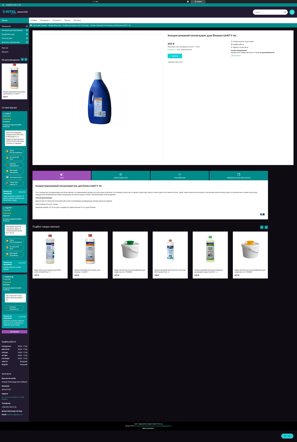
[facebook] (261, 215)
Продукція (44, 20)
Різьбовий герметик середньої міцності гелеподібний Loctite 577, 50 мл (14, 230)
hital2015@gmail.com (14, 414)
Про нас (67, 20)
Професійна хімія (54, 25)
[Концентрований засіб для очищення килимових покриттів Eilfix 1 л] (210, 249)
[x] (264, 215)
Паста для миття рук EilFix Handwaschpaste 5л (14, 298)
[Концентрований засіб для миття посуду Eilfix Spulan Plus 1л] (170, 249)
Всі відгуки (14, 332)
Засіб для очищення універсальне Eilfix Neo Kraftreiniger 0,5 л (15, 135)
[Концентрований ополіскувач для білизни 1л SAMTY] (90, 249)
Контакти (77, 20)
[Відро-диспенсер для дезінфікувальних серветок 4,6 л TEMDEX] (130, 249)
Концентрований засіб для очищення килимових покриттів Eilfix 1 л (208, 271)
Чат (289, 436)
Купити (175, 56)
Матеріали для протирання (12, 30)
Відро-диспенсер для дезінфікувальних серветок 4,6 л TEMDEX (129, 271)
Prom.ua (160, 424)
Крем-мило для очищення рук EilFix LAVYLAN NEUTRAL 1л (47, 271)
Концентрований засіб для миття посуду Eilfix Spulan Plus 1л (170, 271)
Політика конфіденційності (162, 426)
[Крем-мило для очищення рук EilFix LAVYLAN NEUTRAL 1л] (50, 249)
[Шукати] (285, 12)
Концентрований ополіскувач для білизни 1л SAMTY (87, 271)
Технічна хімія (7, 38)
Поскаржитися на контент (143, 426)
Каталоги (56, 20)
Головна (34, 20)
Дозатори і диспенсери (11, 42)
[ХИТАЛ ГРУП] (9, 12)
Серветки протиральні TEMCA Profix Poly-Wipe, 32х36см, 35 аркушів (15, 141)
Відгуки (5, 52)
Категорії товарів (40, 25)
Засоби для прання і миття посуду (76, 25)
